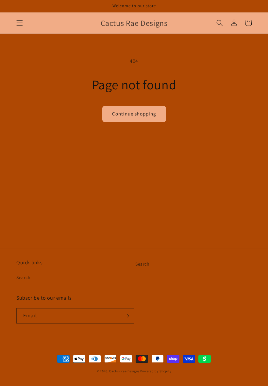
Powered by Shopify (156, 371)
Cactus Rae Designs (124, 371)
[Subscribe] (126, 316)
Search (23, 277)
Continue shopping (134, 114)
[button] (19, 23)
